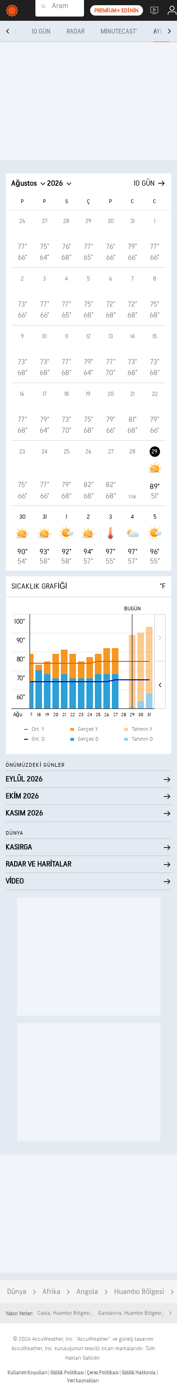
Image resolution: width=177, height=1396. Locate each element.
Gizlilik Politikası (67, 1373)
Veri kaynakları (83, 1381)
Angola (87, 1291)
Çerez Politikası (103, 1373)
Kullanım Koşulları (28, 1373)
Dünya (16, 1291)
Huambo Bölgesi (139, 1291)
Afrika (51, 1291)
